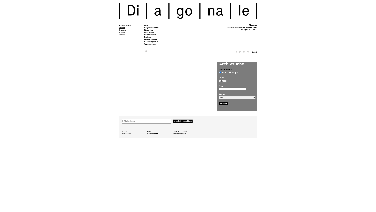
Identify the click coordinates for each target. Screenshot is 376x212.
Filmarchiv (148, 30)
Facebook (236, 52)
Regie (235, 72)
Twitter (240, 52)
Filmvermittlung (150, 39)
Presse (122, 32)
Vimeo (244, 52)
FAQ (146, 25)
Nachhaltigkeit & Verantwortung (151, 43)
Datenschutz (152, 134)
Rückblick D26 (125, 25)
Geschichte (149, 32)
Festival (122, 28)
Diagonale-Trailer (151, 28)
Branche (122, 30)
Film (224, 72)
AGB (149, 131)
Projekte (147, 37)
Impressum (126, 134)
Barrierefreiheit (179, 134)
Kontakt (122, 35)
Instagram (248, 52)
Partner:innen (150, 35)
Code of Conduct (180, 131)
